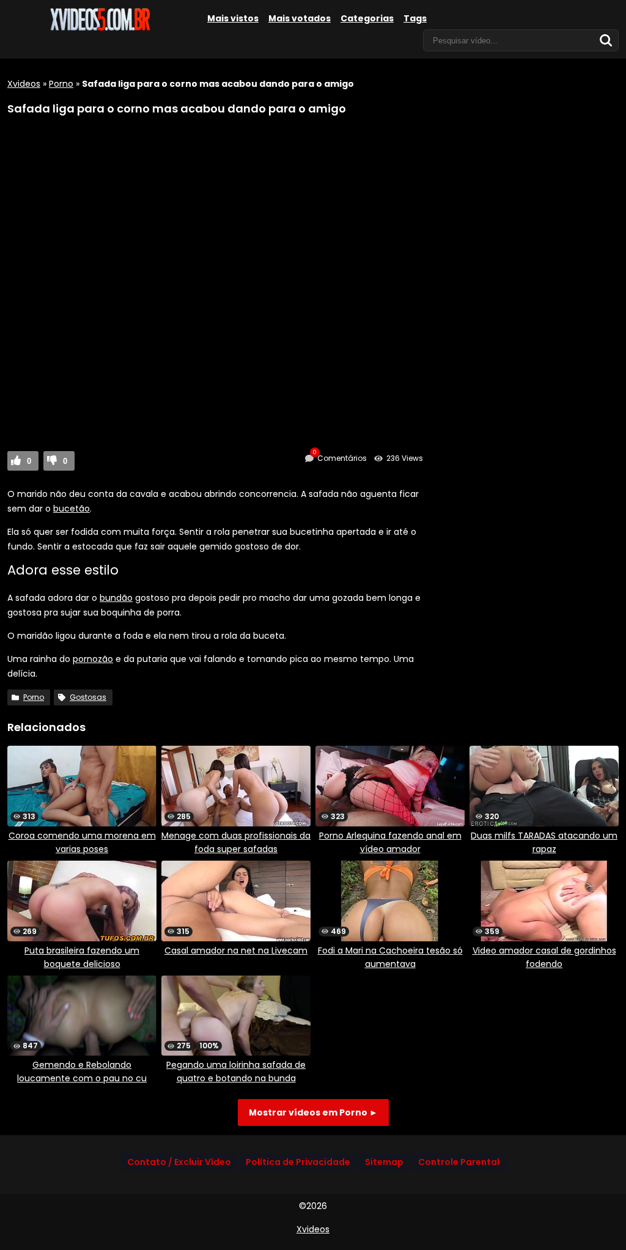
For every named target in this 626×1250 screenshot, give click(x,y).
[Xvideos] (99, 29)
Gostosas (88, 697)
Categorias (367, 18)
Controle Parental (458, 1162)
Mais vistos (233, 18)
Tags (415, 18)
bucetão (71, 508)
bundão (116, 598)
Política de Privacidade (298, 1162)
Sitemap (384, 1162)
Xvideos (23, 84)
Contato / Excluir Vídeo (179, 1162)
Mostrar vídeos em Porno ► (313, 1112)
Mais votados (299, 18)
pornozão (93, 659)
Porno (61, 84)
